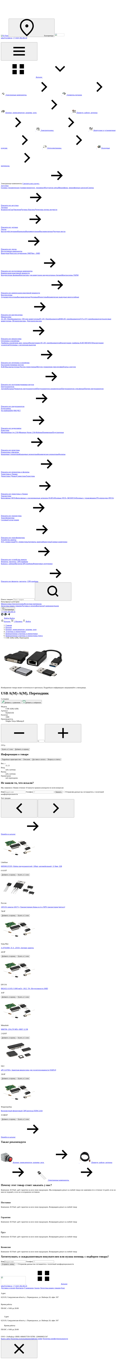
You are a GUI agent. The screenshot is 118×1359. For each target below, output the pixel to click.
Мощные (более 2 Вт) (27, 432)
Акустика (5, 186)
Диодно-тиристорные (28, 367)
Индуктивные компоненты (11, 251)
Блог (63, 1288)
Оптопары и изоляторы (10, 341)
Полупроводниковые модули (12, 365)
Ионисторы (42, 297)
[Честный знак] (59, 36)
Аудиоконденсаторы (9, 297)
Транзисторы (6, 496)
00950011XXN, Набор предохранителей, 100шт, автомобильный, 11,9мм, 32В (31, 866)
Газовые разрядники (59, 542)
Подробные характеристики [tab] (11, 759)
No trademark (6, 411)
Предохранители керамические (49, 389)
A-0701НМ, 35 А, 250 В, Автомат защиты (17, 948)
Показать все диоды (9, 249)
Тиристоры (30, 476)
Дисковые (34, 297)
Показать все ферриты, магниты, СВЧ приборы (19, 581)
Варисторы (47, 542)
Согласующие (13, 520)
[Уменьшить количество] (19, 733)
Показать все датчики (9, 227)
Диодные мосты (59, 231)
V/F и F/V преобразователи (90, 319)
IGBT (3, 367)
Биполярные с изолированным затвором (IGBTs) (35, 498)
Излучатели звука (51, 188)
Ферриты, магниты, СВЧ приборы (14, 562)
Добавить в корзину (22, 749)
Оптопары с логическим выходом (22, 345)
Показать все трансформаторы (13, 538)
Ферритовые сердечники (43, 564)
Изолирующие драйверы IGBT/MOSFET (76, 343)
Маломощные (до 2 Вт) (10, 432)
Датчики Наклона (28, 210)
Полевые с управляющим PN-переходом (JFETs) (95, 498)
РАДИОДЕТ (16, 411)
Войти (12, 618)
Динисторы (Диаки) (9, 476)
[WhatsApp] (5, 41)
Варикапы (21, 231)
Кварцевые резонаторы (28, 454)
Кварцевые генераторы (10, 454)
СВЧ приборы (27, 564)
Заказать (58, 792)
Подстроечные (58, 432)
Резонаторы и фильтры (10, 452)
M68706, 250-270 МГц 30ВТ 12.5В (14, 1029)
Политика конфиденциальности (55, 1339)
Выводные (5, 253)
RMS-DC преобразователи (69, 319)
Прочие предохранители (94, 389)
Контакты (40, 606)
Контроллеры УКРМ (70, 275)
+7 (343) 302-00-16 (20, 38)
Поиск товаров (7, 599)
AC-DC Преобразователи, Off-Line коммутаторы (20, 319)
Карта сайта (5, 1339)
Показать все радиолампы (11, 428)
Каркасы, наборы (8, 564)
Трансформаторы (7, 518)
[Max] (2, 41)
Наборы (39, 432)
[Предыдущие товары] (19, 808)
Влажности (5, 210)
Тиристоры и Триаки (9, 474)
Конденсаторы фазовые (10, 275)
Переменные (47, 432)
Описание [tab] (26, 759)
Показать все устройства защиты (14, 559)
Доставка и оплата (29, 606)
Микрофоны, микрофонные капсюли (72, 188)
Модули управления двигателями (50, 367)
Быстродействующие (9, 231)
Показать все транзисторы (11, 516)
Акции (56, 606)
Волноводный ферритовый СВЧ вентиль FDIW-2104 (22, 1111)
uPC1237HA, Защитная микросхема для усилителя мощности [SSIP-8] (28, 1070)
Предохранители (7, 387)
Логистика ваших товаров (11, 606)
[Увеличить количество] (63, 733)
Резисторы (5, 430)
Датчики (4, 207)
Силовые (4, 520)
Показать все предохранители (12, 406)
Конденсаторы (6, 295)
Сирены (90, 188)
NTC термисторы (8, 542)
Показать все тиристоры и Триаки (14, 494)
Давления (17, 210)
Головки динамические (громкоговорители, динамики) (22, 188)
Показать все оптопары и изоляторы (15, 363)
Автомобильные (7, 389)
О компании (48, 606)
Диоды (3, 229)
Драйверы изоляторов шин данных (15, 343)
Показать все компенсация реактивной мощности (20, 293)
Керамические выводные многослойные (63, 297)
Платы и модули (69, 367)
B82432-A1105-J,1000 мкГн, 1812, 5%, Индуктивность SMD (24, 988)
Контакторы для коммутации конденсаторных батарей (40, 275)
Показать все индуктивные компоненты (16, 271)
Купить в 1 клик (7, 749)
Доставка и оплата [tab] (38, 759)
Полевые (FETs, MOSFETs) (65, 498)
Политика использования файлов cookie (26, 1339)
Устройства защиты (8, 540)
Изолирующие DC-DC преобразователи (44, 343)
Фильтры (61, 454)
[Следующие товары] (56, 808)
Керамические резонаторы (48, 454)
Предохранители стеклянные (72, 389)
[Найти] (53, 591)
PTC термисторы (21, 542)
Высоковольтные (46, 231)
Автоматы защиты (35, 542)
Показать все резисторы (10, 450)
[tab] (31, 95)
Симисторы (21, 476)
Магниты (18, 564)
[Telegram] (8, 41)
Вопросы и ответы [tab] (54, 759)
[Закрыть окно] (19, 1349)
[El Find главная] (5, 36)
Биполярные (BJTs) (8, 498)
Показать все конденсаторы (12, 315)
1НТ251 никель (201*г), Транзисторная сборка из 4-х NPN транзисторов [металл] (33, 907)
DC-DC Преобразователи (49, 319)
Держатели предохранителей (25, 389)
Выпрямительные (32, 231)
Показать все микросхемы (11, 339)
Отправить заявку (8, 1264)
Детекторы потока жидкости (46, 210)
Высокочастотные (12, 367)
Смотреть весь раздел (31, 184)
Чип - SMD (35, 253)
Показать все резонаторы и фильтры (15, 472)
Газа (11, 210)
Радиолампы (6, 408)
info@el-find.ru (6, 38)
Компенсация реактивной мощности (15, 273)
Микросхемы (6, 317)
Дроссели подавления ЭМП (20, 253)
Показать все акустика (10, 205)
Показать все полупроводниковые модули (17, 385)
